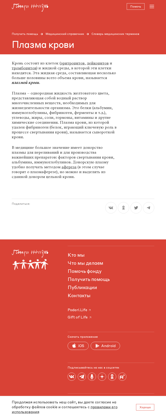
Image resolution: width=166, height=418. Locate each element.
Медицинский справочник (65, 34)
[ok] (123, 207)
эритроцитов (73, 63)
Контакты (79, 296)
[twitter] (136, 207)
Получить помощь (25, 34)
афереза (69, 167)
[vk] (111, 207)
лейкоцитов (98, 63)
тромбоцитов (24, 68)
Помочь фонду (84, 271)
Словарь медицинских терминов (115, 34)
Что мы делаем (85, 263)
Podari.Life (77, 310)
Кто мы (76, 255)
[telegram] (148, 207)
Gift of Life (78, 317)
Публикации (82, 287)
